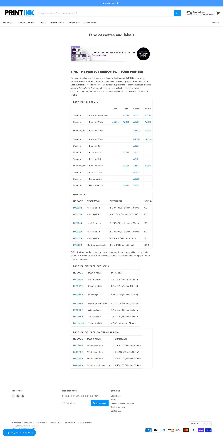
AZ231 (136, 122)
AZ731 (136, 152)
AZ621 (126, 165)
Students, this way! (26, 22)
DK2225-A (78, 358)
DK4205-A (78, 365)
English (193, 423)
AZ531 (136, 146)
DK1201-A (78, 279)
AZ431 (136, 159)
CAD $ (205, 423)
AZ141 (148, 115)
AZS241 (148, 130)
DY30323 (77, 238)
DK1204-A (78, 303)
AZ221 (126, 122)
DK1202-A (78, 286)
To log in (215, 22)
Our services (56, 22)
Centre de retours (85, 422)
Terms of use (16, 422)
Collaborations (90, 22)
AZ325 (126, 185)
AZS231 (137, 130)
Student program (118, 407)
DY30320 (77, 231)
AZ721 (126, 152)
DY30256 (77, 214)
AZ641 (148, 165)
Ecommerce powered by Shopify (23, 428)
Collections (115, 396)
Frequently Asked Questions (123, 403)
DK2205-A (78, 345)
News (113, 399)
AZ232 (136, 179)
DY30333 (77, 245)
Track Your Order (69, 422)
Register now (99, 403)
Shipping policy (55, 422)
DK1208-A (78, 310)
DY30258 (77, 223)
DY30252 (77, 207)
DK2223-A (78, 352)
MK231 (148, 139)
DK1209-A (78, 316)
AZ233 (136, 172)
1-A (82, 323)
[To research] (177, 13)
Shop (42, 22)
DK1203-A (78, 294)
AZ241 (148, 122)
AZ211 (115, 122)
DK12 (76, 323)
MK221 (136, 139)
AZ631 (136, 165)
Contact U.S (116, 411)
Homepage (8, 22)
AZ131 (136, 115)
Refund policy (29, 422)
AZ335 (136, 185)
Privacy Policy (42, 422)
